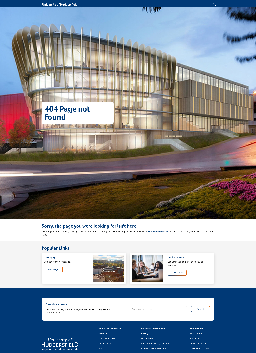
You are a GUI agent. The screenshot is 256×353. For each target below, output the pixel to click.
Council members (107, 338)
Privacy (144, 333)
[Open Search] (214, 4)
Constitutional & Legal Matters (155, 343)
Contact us (195, 338)
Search (201, 309)
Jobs (101, 348)
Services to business (199, 343)
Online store (147, 338)
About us (103, 333)
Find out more (177, 272)
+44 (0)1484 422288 (199, 348)
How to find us (196, 333)
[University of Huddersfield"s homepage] (60, 344)
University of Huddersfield (59, 4)
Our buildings (105, 343)
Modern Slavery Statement (153, 348)
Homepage (53, 269)
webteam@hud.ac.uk (158, 231)
